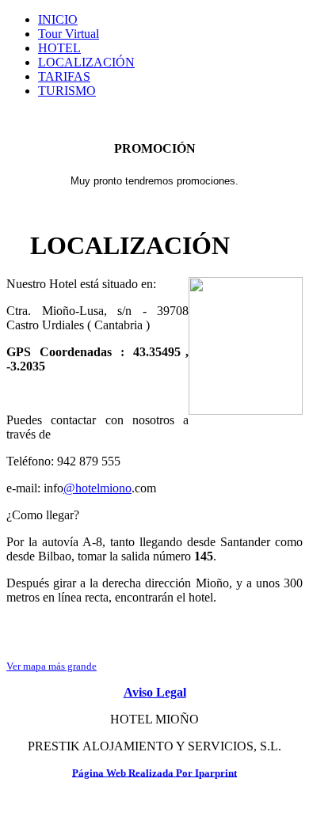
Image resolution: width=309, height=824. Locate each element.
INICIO (58, 19)
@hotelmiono (97, 488)
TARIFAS (64, 76)
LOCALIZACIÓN (86, 62)
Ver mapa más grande (51, 666)
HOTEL (59, 48)
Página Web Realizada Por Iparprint (154, 772)
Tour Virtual (68, 33)
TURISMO (67, 90)
